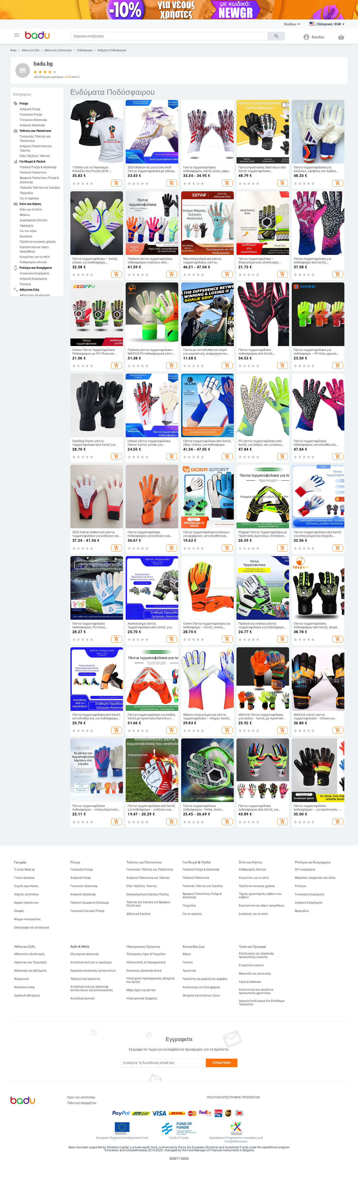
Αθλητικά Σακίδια (138, 914)
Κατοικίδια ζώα (194, 946)
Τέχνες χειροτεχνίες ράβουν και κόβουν (260, 895)
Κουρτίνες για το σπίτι (35, 257)
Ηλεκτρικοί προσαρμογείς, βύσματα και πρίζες (150, 980)
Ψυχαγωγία (21, 979)
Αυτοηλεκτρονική (82, 998)
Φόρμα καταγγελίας (27, 919)
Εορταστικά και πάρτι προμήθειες (34, 249)
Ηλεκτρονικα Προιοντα (143, 946)
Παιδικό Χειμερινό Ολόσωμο (89, 902)
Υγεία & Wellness (250, 982)
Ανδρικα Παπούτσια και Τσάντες (36, 148)
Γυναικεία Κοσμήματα (34, 273)
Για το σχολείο (29, 198)
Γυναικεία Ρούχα (31, 114)
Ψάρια (187, 954)
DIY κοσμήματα (305, 869)
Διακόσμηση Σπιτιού (33, 220)
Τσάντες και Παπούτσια (143, 862)
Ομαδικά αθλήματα (27, 995)
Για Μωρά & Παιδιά (197, 862)
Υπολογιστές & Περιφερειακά (146, 962)
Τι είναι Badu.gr (24, 869)
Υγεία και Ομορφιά (252, 946)
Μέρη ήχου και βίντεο (141, 990)
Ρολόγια (25, 284)
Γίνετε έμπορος (24, 878)
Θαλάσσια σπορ (24, 987)
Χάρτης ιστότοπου (26, 894)
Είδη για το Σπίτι (31, 209)
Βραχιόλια (302, 911)
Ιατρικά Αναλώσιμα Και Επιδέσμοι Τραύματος (262, 1002)
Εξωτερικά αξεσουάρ (84, 954)
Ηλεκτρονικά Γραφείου (141, 998)
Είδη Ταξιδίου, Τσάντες (35, 156)
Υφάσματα (26, 225)
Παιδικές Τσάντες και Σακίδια (40, 187)
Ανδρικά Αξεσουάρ (32, 125)
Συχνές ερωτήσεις (26, 886)
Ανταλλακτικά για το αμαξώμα (91, 962)
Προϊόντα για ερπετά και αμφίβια (205, 979)
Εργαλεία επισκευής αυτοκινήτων (93, 970)
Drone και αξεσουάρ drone (143, 970)
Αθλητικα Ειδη (30, 50)
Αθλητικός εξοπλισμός (58, 50)
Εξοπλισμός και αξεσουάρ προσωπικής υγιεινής (256, 955)
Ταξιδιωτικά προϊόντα (85, 979)
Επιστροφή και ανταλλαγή (31, 927)
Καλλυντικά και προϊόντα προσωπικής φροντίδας (256, 991)
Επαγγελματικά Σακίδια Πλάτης (147, 894)
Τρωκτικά (189, 970)
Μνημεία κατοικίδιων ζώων (201, 995)
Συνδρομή (222, 1062)
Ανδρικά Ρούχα (30, 109)
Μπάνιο (25, 215)
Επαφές (19, 911)
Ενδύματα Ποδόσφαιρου (111, 50)
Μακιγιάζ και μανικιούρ (255, 973)
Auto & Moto (79, 946)
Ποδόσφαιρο (84, 50)
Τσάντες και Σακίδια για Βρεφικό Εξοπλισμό (148, 903)
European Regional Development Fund (122, 1138)
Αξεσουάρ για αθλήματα (30, 970)
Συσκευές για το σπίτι (253, 914)
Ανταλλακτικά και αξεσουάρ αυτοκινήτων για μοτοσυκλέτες (91, 988)
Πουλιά (188, 962)
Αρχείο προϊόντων (26, 902)
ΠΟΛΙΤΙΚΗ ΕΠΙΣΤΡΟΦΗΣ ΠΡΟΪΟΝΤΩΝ (233, 1097)
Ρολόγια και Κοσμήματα (312, 862)
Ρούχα (75, 862)
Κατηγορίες (22, 94)
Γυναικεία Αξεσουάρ (33, 120)
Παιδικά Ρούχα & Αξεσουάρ (38, 167)
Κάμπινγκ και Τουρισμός (30, 962)
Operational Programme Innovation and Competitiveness (236, 1139)
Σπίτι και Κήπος (250, 862)
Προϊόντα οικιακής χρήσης (38, 241)
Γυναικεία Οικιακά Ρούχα (87, 911)
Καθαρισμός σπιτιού (33, 262)
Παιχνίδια (26, 193)
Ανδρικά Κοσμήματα (33, 278)
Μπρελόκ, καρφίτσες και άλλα (315, 878)
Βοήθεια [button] (290, 24)
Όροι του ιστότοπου (81, 1097)
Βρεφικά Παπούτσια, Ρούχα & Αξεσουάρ (39, 180)
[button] (17, 35)
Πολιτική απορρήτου (81, 1103)
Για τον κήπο (28, 231)
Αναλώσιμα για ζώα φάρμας (201, 987)
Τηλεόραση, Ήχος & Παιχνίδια (146, 954)
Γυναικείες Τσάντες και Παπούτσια (35, 139)
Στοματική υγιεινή (251, 965)
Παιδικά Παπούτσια (33, 172)
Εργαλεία (26, 236)
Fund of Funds (179, 1138)
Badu (13, 50)
